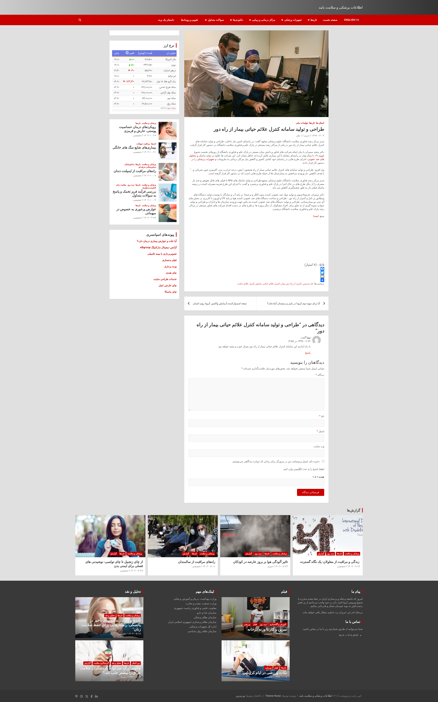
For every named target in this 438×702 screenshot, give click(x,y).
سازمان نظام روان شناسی (202, 631)
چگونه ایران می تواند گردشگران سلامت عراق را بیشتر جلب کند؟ (110, 670)
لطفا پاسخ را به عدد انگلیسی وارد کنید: (303, 469)
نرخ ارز (173, 108)
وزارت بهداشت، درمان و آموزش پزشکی (194, 598)
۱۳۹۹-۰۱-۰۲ (280, 676)
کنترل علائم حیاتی (271, 283)
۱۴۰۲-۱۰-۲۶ (149, 135)
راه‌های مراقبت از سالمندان (196, 562)
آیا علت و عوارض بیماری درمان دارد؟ (157, 241)
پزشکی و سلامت (149, 123)
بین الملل (136, 663)
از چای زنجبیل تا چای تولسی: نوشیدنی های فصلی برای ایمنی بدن (114, 564)
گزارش (321, 553)
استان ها (320, 122)
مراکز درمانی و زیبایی (263, 19)
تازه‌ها (314, 19)
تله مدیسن (308, 283)
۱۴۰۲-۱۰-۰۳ (149, 200)
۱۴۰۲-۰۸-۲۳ (281, 566)
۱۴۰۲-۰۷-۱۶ (134, 633)
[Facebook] (256, 269)
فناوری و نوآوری (149, 187)
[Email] (256, 276)
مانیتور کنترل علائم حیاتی (249, 283)
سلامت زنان (121, 185)
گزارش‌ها (353, 510)
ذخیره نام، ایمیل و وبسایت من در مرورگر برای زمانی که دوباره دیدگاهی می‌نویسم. (276, 461)
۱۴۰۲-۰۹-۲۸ (149, 217)
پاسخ (308, 352)
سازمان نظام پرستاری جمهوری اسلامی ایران (192, 622)
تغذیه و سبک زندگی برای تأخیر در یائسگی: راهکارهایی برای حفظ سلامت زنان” (111, 624)
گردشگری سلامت (101, 663)
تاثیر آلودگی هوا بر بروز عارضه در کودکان (260, 562)
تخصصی (137, 135)
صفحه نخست (330, 19)
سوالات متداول (216, 19)
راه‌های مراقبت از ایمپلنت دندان (135, 171)
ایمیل (320, 431)
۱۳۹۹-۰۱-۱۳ (280, 633)
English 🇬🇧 (351, 19)
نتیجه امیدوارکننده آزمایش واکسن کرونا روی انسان (220, 303)
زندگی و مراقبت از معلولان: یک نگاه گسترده (330, 562)
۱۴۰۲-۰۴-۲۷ (136, 570)
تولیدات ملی (302, 122)
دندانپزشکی (129, 164)
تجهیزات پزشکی (293, 19)
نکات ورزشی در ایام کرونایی (265, 672)
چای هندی (171, 272)
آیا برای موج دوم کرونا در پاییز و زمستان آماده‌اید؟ (293, 303)
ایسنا (316, 216)
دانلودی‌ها (238, 19)
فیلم (284, 591)
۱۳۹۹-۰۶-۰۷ (134, 676)
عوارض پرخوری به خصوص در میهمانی (136, 211)
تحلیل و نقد (133, 591)
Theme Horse (273, 695)
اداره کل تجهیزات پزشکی (202, 626)
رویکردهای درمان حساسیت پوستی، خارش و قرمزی (137, 129)
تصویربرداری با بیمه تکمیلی (162, 253)
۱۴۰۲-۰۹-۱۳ (353, 566)
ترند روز (130, 185)
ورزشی (247, 624)
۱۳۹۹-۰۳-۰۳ (318, 135)
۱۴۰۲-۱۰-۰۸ (149, 175)
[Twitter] (256, 272)
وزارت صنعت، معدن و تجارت (200, 603)
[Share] (256, 280)
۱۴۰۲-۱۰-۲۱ (149, 152)
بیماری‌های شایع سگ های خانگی (134, 147)
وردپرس (240, 695)
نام (321, 416)
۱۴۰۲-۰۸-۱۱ (209, 566)
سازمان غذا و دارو (206, 612)
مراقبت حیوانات (143, 144)
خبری (307, 135)
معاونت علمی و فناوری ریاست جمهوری (195, 608)
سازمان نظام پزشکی (205, 617)
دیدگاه (320, 374)
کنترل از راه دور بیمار (291, 283)
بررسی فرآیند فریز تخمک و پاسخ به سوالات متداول (134, 193)
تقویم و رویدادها (189, 19)
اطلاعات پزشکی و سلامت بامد (341, 7)
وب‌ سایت (319, 446)
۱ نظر (299, 135)
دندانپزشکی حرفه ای (147, 167)
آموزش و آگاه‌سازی (278, 624)
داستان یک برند (166, 19)
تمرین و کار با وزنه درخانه (267, 629)
